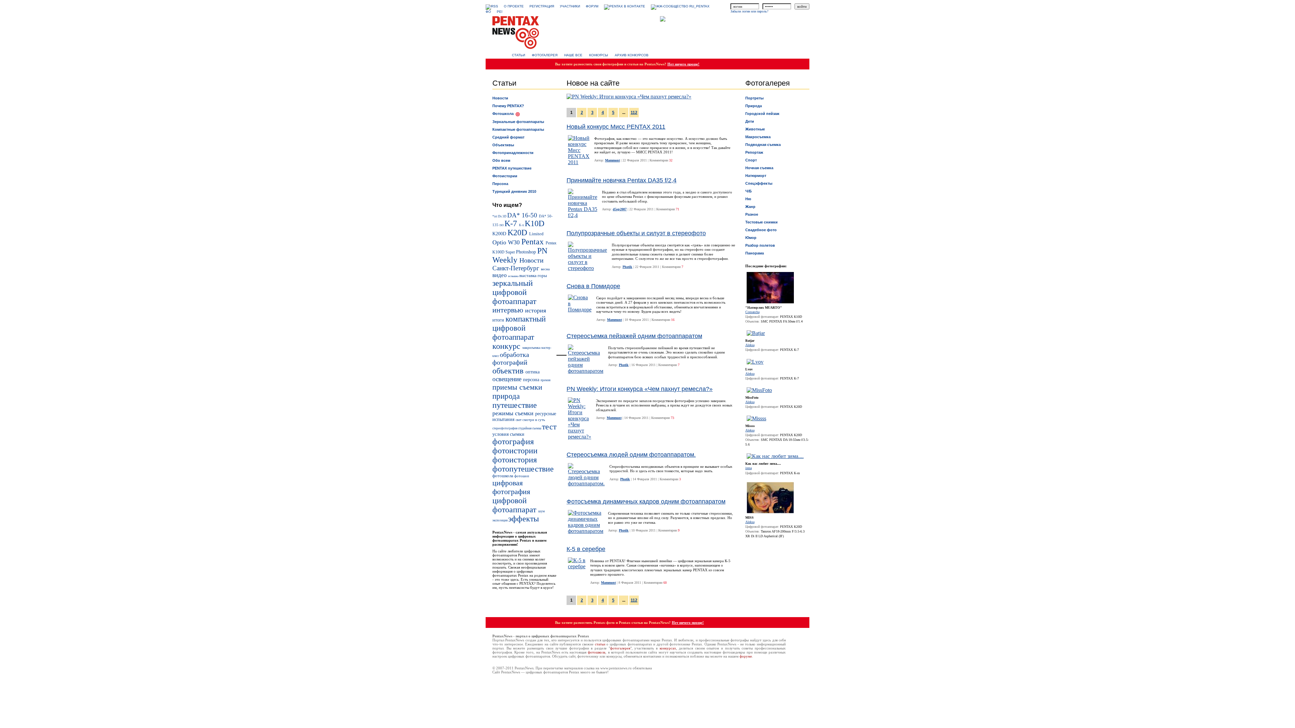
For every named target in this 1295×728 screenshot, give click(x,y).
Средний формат (508, 137)
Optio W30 (506, 242)
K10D (534, 223)
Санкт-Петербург (516, 268)
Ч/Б (748, 191)
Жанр (750, 207)
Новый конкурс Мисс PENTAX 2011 (616, 126)
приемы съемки (517, 387)
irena (748, 468)
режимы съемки (513, 413)
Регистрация (541, 6)
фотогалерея (620, 648)
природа (506, 396)
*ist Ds (497, 216)
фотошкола (503, 476)
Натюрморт (755, 176)
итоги (499, 320)
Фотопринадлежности (513, 153)
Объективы (503, 145)
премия (545, 380)
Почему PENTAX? (508, 106)
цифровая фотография (511, 487)
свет (519, 420)
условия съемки (508, 434)
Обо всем (501, 160)
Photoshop (526, 251)
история (535, 310)
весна (545, 269)
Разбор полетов (760, 245)
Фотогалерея (544, 55)
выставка (528, 275)
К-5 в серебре (586, 549)
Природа (753, 106)
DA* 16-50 (523, 215)
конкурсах (668, 648)
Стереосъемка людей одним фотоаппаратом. (631, 454)
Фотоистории (504, 176)
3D (504, 216)
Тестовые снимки (761, 222)
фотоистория (514, 459)
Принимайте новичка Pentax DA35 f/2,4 (622, 180)
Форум (592, 6)
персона (532, 379)
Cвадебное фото (761, 230)
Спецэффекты (758, 183)
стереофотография (505, 428)
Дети (749, 121)
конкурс (507, 346)
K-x (522, 225)
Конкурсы (598, 55)
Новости (500, 98)
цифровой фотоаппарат (515, 505)
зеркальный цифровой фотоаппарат (514, 292)
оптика (532, 371)
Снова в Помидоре (593, 286)
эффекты (523, 518)
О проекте (514, 6)
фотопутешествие (523, 468)
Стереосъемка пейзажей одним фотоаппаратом (634, 336)
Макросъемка (758, 137)
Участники (570, 6)
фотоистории (515, 450)
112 (634, 112)
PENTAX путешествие (511, 168)
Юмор (750, 238)
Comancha (752, 312)
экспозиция (500, 520)
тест (549, 426)
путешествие (514, 405)
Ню (748, 199)
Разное (751, 214)
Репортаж (754, 152)
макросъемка (531, 348)
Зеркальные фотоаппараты (518, 122)
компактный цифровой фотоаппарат (519, 327)
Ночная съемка (759, 168)
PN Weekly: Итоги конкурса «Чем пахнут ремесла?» (640, 389)
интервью (508, 310)
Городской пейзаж (762, 114)
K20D (518, 232)
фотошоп (521, 476)
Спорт (751, 160)
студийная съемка (530, 428)
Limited (536, 234)
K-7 (512, 223)
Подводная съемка (763, 145)
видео (500, 275)
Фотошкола (503, 114)
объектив (508, 370)
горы (542, 275)
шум (541, 511)
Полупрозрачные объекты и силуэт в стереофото (636, 233)
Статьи (518, 55)
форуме (746, 656)
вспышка (513, 276)
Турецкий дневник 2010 (514, 191)
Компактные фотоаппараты (518, 129)
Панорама (754, 253)
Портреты (754, 98)
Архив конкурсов (632, 55)
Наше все (573, 55)
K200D (500, 233)
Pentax (533, 241)
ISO (502, 225)
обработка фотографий (510, 358)
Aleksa (749, 345)
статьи (600, 644)
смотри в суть (533, 420)
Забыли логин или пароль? (749, 11)
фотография (513, 441)
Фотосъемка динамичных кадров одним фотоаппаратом (646, 501)
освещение (507, 379)
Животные (755, 129)
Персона (500, 184)
